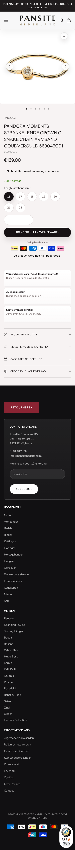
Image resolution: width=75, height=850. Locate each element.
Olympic (9, 676)
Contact (9, 791)
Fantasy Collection (15, 720)
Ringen (8, 535)
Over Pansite (12, 784)
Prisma (8, 682)
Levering (9, 771)
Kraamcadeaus (13, 581)
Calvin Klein (11, 650)
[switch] (66, 844)
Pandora (10, 117)
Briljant (8, 644)
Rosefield (10, 688)
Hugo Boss (11, 656)
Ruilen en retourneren (17, 744)
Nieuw (8, 594)
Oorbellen (10, 568)
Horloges (10, 548)
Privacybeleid (12, 764)
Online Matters (37, 817)
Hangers (9, 561)
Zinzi (7, 708)
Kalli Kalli (10, 669)
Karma (8, 663)
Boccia (8, 637)
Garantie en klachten (16, 751)
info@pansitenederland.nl (26, 456)
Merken (8, 515)
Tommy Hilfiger (13, 631)
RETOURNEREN (21, 407)
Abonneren (24, 489)
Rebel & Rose (12, 695)
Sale (6, 601)
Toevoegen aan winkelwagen (38, 232)
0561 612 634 (18, 451)
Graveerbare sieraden (17, 574)
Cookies (9, 777)
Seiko (7, 701)
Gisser (8, 714)
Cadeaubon (11, 588)
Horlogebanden (13, 554)
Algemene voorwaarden (19, 738)
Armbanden (11, 522)
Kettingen (10, 541)
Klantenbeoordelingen (17, 758)
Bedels (8, 528)
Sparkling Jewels (14, 625)
